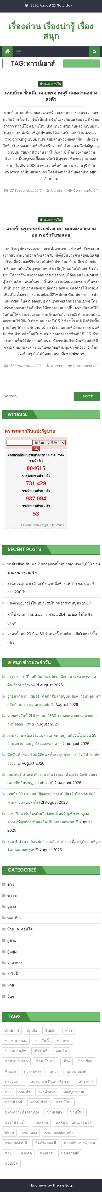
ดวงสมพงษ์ (33, 1071)
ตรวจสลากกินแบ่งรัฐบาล (50, 1081)
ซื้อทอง (10, 1071)
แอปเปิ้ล (11, 1163)
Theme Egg (62, 1185)
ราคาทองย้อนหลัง (59, 1132)
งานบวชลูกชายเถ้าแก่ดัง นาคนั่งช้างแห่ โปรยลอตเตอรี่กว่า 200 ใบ (50, 588)
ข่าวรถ (12, 895)
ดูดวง (11, 906)
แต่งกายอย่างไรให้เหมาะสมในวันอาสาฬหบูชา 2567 (49, 603)
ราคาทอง (14, 962)
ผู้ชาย (11, 940)
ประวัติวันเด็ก (15, 1122)
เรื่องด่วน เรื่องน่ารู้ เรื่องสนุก (51, 30)
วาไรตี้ (12, 974)
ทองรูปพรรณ (74, 1091)
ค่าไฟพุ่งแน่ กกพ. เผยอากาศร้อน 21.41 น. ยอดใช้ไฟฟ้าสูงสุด (49, 618)
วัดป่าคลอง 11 (45, 1143)
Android (12, 1030)
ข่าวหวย (63, 1040)
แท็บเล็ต (46, 1153)
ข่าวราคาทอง (16, 1040)
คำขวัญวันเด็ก (16, 1061)
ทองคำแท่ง (46, 1091)
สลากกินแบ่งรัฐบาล (79, 1143)
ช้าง (66, 1061)
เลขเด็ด (26, 1153)
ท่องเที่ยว (14, 918)
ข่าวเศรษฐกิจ (15, 1051)
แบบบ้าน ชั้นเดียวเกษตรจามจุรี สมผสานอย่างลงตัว (51, 96)
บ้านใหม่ (77, 1112)
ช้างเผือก (85, 1061)
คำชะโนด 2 (45, 1061)
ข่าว (10, 884)
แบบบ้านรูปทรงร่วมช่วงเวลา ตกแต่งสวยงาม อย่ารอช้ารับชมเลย (51, 232)
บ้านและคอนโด (50, 84)
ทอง (8, 1091)
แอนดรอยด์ (70, 1153)
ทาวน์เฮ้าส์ (39, 1102)
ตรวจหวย (86, 1081)
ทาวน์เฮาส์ (13, 1102)
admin (56, 190)
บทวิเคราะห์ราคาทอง (22, 1112)
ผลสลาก (41, 1122)
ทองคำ (24, 1091)
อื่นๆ (10, 996)
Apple (32, 1030)
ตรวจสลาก (13, 1081)
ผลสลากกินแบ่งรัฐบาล (74, 1122)
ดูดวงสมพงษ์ (76, 1071)
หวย (10, 985)
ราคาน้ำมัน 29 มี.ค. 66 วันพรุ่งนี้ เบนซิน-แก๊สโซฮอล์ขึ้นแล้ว (52, 638)
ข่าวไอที (40, 1051)
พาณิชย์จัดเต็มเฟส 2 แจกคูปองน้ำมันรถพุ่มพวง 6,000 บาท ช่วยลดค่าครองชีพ (53, 568)
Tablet (51, 1030)
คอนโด (61, 1051)
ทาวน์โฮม (64, 1102)
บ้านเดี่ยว (54, 1112)
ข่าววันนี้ (42, 1040)
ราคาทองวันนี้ (16, 1143)
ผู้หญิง (12, 951)
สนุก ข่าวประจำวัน (32, 662)
